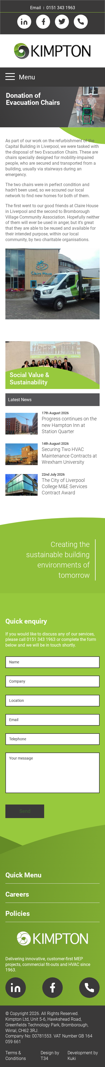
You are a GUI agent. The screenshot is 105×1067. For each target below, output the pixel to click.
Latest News (20, 399)
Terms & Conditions (15, 1055)
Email (35, 7)
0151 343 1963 (60, 7)
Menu (27, 77)
